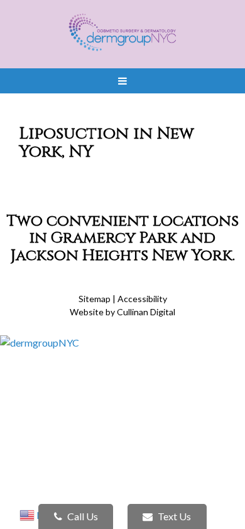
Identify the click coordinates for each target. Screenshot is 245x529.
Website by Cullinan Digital (122, 311)
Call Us (81, 516)
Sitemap (95, 298)
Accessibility (142, 298)
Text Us (173, 516)
